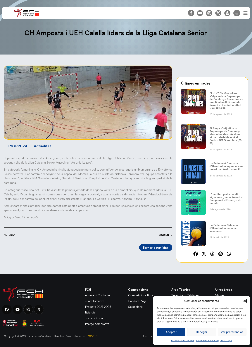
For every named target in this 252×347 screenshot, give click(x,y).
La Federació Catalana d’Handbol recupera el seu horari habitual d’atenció (226, 166)
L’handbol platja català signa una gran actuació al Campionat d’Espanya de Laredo (226, 198)
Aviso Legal (226, 340)
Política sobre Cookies (182, 340)
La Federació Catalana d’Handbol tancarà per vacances (224, 228)
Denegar (201, 332)
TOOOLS (92, 336)
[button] (244, 301)
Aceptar (171, 332)
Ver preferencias (232, 332)
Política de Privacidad (207, 340)
